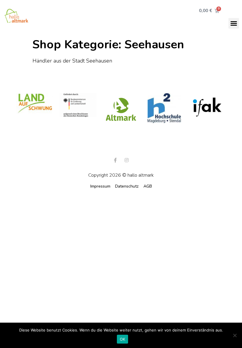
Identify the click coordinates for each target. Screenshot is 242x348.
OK (122, 339)
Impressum (100, 186)
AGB (147, 186)
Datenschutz (127, 186)
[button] (233, 23)
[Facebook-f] (115, 160)
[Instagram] (126, 160)
